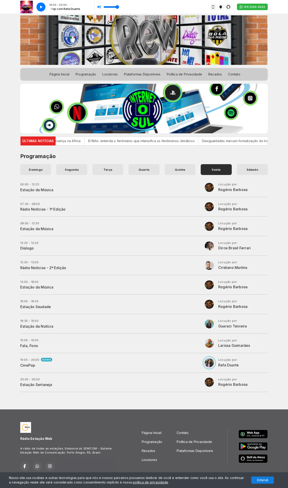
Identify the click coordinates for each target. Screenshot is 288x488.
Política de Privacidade (184, 74)
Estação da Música (37, 190)
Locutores (110, 74)
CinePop (27, 365)
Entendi (262, 480)
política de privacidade (150, 482)
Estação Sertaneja (36, 384)
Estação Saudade (35, 306)
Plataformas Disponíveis (142, 74)
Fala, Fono (29, 345)
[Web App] (213, 7)
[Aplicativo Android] (221, 7)
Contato (234, 74)
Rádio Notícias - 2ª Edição (43, 268)
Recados (215, 74)
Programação (86, 74)
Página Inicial (59, 74)
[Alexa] (228, 7)
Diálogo (27, 248)
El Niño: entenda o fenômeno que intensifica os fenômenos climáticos (125, 141)
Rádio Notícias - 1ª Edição (42, 209)
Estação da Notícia (36, 326)
